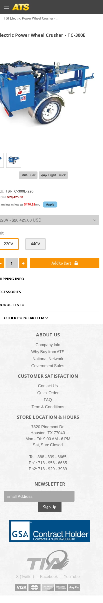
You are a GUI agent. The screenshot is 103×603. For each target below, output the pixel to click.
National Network (47, 359)
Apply (50, 204)
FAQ (48, 400)
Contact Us (48, 386)
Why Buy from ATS (47, 352)
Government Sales (47, 366)
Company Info (48, 345)
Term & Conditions (48, 407)
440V (35, 244)
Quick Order (47, 393)
